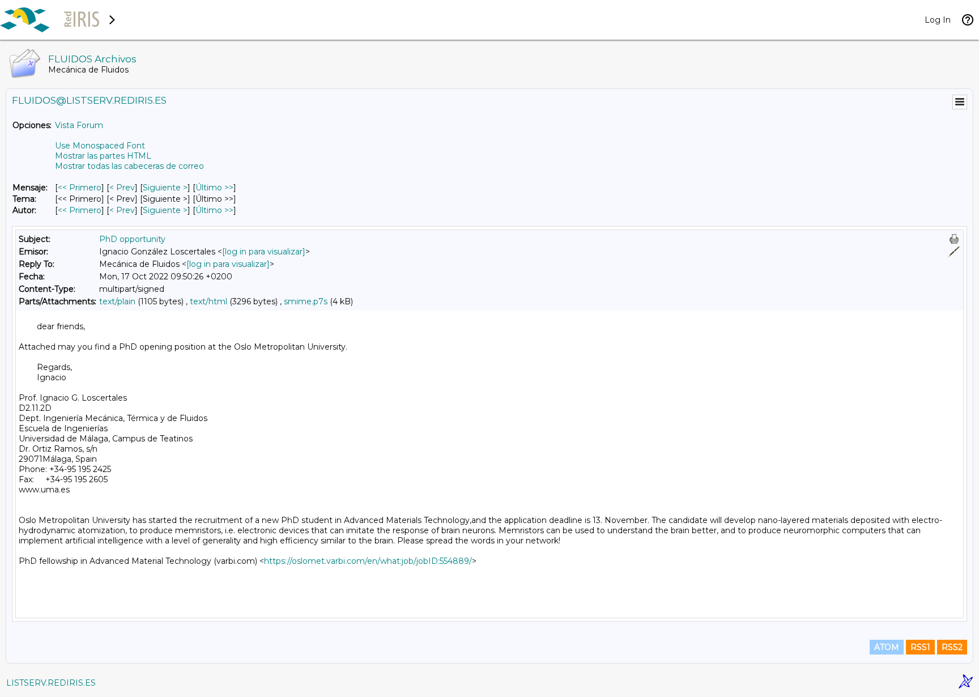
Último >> (214, 187)
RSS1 (920, 647)
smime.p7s (305, 301)
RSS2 (952, 647)
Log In (938, 20)
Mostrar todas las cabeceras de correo (129, 166)
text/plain (117, 301)
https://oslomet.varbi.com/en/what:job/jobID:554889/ (368, 561)
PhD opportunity (132, 239)
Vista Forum (79, 125)
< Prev (122, 187)
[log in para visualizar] (263, 251)
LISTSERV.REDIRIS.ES (51, 683)
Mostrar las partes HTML (103, 156)
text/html (208, 301)
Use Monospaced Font (100, 146)
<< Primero (79, 187)
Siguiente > (165, 187)
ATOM (886, 647)
